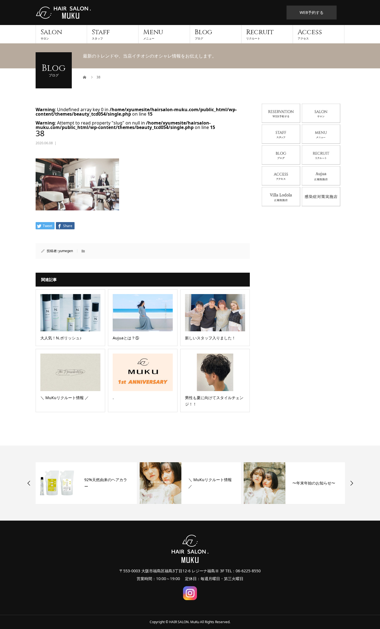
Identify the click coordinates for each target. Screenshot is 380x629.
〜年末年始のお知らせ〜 (313, 483)
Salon (51, 34)
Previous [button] (29, 483)
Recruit (260, 34)
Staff (101, 34)
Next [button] (351, 483)
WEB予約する (312, 12)
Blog (203, 34)
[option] (86, 483)
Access (310, 34)
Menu (153, 34)
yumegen (65, 250)
